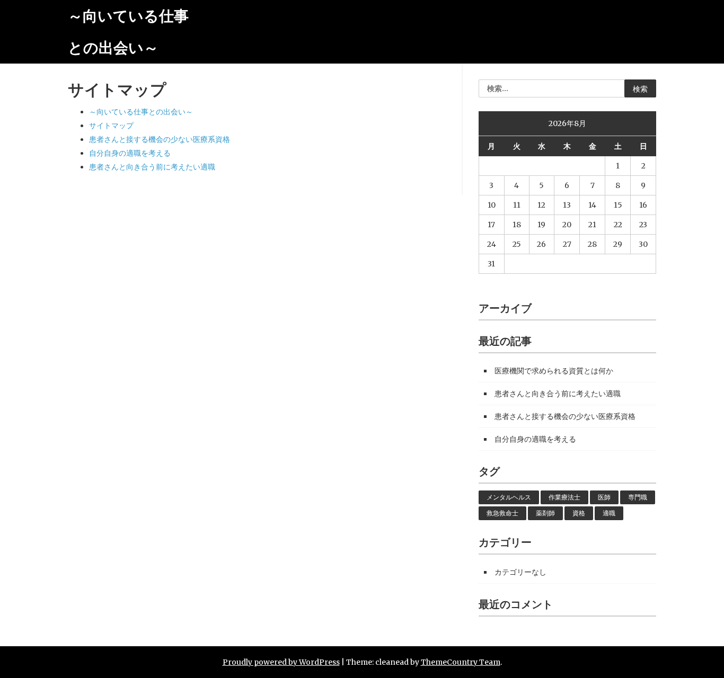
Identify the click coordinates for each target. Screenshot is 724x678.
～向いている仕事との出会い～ (141, 112)
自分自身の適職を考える (130, 153)
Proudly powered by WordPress (281, 662)
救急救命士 (502, 513)
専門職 (637, 497)
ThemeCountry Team (460, 662)
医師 (604, 497)
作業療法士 (564, 497)
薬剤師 (545, 513)
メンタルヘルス (509, 497)
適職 (609, 513)
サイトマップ (111, 125)
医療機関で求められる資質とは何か (554, 371)
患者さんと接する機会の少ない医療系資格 (159, 139)
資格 (578, 513)
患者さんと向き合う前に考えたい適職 (152, 167)
